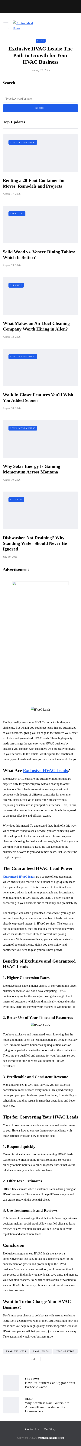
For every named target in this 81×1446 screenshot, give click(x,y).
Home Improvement (23, 142)
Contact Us (32, 1429)
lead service (65, 1351)
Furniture (17, 214)
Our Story (50, 1429)
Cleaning (16, 285)
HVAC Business (16, 1351)
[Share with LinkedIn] (60, 1359)
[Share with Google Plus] (56, 1359)
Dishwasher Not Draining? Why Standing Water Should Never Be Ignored (35, 543)
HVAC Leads (41, 1351)
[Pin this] (65, 1359)
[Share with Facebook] (46, 1359)
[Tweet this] (51, 1359)
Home (40, 41)
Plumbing (16, 500)
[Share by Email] (75, 1359)
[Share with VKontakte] (70, 1359)
